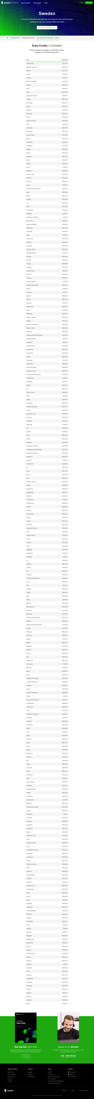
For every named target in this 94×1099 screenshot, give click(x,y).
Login (81, 2)
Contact (10, 1079)
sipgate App (31, 1076)
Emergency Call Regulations (56, 1081)
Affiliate (64, 1090)
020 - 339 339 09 (68, 1056)
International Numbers (28, 38)
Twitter (72, 1074)
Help (46, 3)
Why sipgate (37, 3)
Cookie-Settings (84, 1090)
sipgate (30, 1072)
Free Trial (89, 2)
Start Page (11, 1072)
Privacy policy (52, 1079)
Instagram (73, 1076)
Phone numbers (12, 1074)
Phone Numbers (25, 3)
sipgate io (31, 1074)
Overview (50, 1074)
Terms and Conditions (54, 1076)
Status (73, 1090)
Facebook (73, 1072)
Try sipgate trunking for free (47, 27)
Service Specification (54, 1083)
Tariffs (49, 1072)
